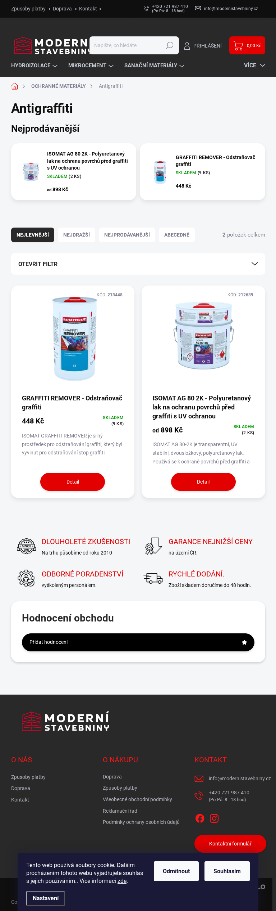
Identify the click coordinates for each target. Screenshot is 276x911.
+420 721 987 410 (229, 796)
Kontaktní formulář (230, 844)
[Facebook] (199, 817)
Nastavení (46, 898)
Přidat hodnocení (48, 642)
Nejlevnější (33, 235)
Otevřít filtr (38, 264)
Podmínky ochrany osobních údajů (141, 822)
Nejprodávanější (127, 235)
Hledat (169, 45)
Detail (72, 482)
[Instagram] (214, 817)
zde (122, 881)
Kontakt (88, 9)
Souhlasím (227, 871)
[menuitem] (35, 65)
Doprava (62, 9)
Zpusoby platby (28, 9)
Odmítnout (176, 871)
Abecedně (176, 235)
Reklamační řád (120, 811)
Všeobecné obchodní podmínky (137, 799)
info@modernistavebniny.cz (240, 778)
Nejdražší (76, 235)
